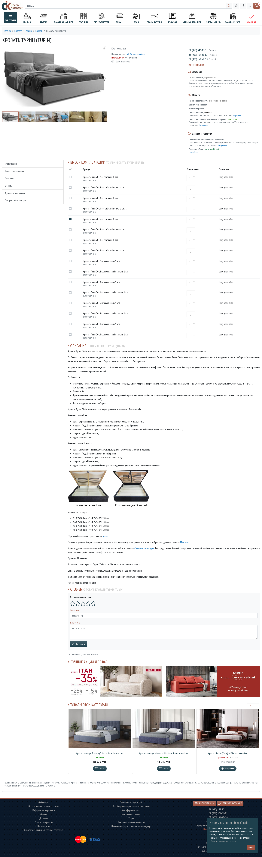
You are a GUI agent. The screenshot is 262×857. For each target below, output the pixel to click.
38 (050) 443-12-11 (198, 50)
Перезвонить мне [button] (232, 803)
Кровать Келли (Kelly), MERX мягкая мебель (228, 753)
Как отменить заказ (131, 814)
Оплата (43, 814)
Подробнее (236, 115)
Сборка (131, 818)
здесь (105, 536)
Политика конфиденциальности (223, 841)
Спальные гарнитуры (144, 548)
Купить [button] (101, 768)
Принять (251, 847)
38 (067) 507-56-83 (198, 54)
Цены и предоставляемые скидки (43, 806)
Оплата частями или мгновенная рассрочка (43, 830)
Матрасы (184, 542)
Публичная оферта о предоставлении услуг (131, 826)
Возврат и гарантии (44, 822)
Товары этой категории (15, 200)
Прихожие (172, 22)
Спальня (27, 22)
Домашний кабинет (63, 22)
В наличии (252, 22)
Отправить (80, 644)
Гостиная (83, 22)
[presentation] (250, 706)
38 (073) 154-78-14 (198, 59)
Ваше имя (74, 610)
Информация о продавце (43, 810)
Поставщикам (43, 826)
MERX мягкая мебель (136, 54)
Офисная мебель (233, 22)
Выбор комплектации (14, 171)
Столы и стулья (154, 22)
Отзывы (8, 185)
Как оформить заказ (131, 810)
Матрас (43, 22)
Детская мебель (101, 22)
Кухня (136, 22)
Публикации (43, 802)
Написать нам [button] (206, 803)
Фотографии (11, 163)
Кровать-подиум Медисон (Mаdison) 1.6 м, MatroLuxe (163, 753)
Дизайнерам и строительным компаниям (131, 806)
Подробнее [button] (229, 768)
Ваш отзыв (75, 622)
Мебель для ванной (192, 22)
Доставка (43, 818)
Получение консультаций (131, 802)
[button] (243, 6)
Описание (9, 178)
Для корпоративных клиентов (131, 822)
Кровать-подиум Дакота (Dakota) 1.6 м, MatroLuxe (99, 753)
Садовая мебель (213, 22)
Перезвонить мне (196, 64)
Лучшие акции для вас (15, 193)
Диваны (119, 22)
